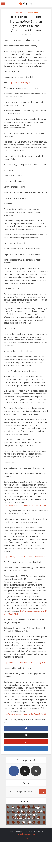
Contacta (26, 838)
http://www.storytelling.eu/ (20, 82)
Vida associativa (31, 12)
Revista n (18, 12)
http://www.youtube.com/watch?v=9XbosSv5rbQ (25, 556)
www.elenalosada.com (26, 834)
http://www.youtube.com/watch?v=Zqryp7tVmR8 (25, 714)
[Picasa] (36, 771)
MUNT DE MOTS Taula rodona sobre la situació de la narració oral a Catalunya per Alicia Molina (26, 814)
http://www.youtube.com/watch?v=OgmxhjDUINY (25, 662)
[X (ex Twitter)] (25, 771)
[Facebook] (14, 771)
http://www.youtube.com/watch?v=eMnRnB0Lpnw (25, 505)
